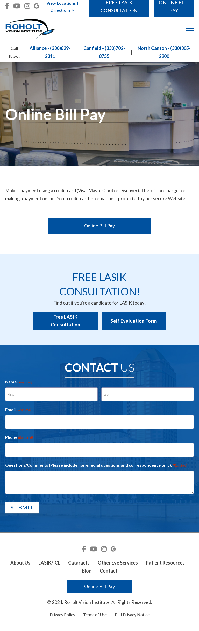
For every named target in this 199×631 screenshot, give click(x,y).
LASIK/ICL (49, 563)
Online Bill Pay (99, 225)
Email (18, 409)
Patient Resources (165, 563)
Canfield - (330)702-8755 (104, 52)
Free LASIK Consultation (65, 321)
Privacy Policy (62, 614)
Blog (87, 571)
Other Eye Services (118, 563)
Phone (19, 437)
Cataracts (79, 563)
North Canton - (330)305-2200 (164, 52)
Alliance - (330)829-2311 (50, 52)
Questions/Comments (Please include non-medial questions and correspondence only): (96, 465)
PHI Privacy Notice (132, 614)
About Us (20, 563)
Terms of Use (95, 614)
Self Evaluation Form (133, 321)
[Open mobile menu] (190, 29)
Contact (108, 571)
